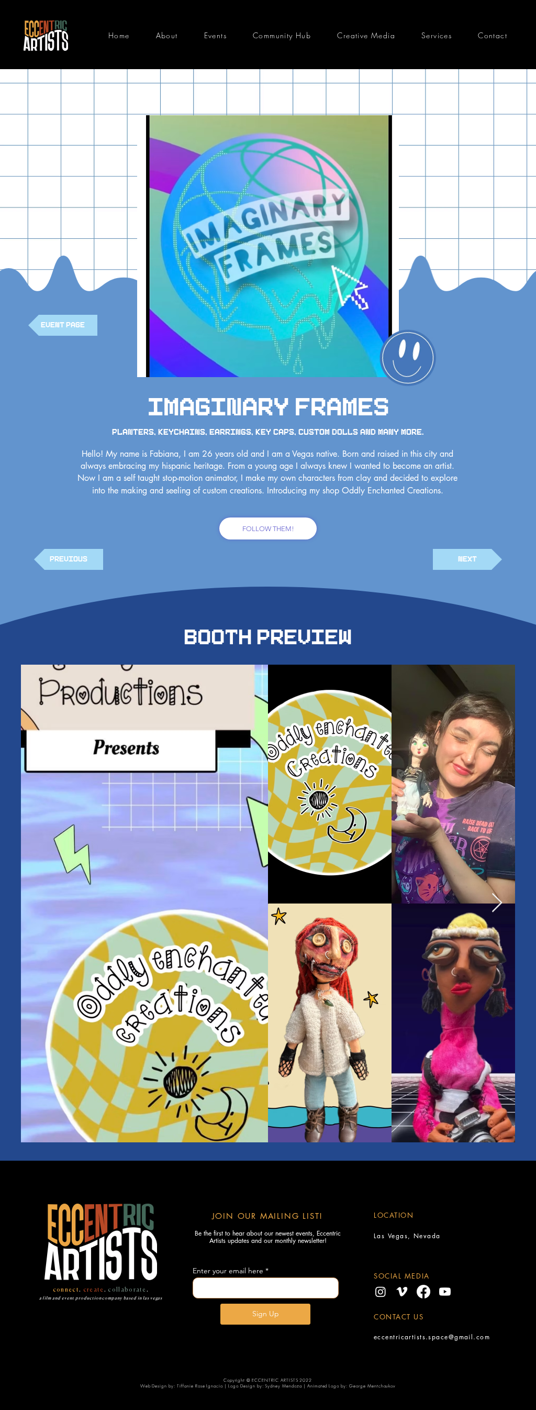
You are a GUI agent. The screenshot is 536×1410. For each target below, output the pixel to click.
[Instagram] (380, 1291)
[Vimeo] (402, 1291)
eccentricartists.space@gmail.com (432, 1336)
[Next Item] (497, 903)
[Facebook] (423, 1291)
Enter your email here (228, 1270)
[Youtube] (445, 1291)
